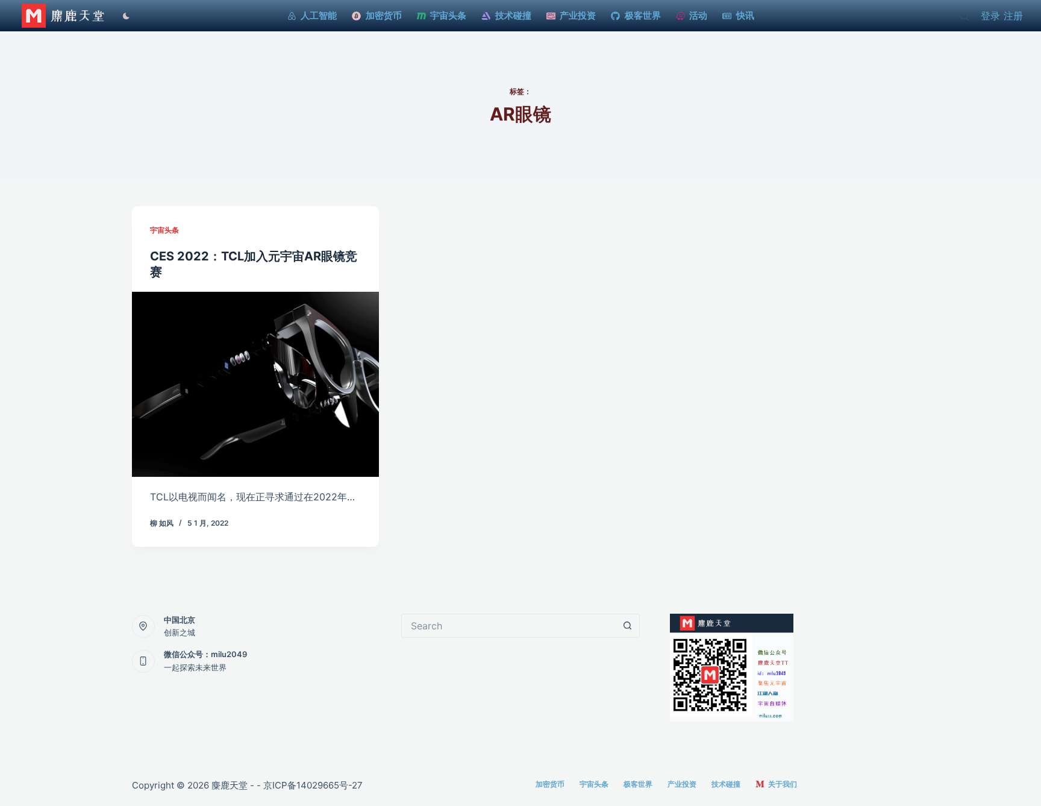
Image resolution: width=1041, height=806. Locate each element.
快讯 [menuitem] (745, 15)
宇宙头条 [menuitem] (448, 15)
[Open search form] (964, 15)
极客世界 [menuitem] (643, 15)
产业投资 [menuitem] (578, 15)
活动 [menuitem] (698, 15)
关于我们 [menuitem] (782, 784)
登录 (990, 16)
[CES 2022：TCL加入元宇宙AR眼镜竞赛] (255, 384)
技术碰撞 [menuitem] (513, 15)
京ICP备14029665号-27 (313, 785)
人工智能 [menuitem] (319, 15)
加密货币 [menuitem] (384, 15)
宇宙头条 (164, 230)
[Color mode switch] (123, 15)
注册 (1013, 16)
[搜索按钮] (628, 626)
